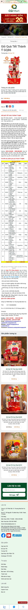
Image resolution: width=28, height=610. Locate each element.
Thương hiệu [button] (13, 41)
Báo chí (3, 592)
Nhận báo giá (23, 602)
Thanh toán (4, 574)
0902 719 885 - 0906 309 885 (15, 519)
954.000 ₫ (14, 379)
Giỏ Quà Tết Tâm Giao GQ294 (14, 369)
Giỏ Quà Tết (10, 37)
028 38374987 (13, 521)
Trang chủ (3, 37)
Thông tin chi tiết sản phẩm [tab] (9, 110)
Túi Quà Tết (4, 551)
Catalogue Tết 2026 (6, 556)
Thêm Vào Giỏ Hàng (14, 102)
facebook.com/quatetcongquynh (16, 327)
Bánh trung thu (5, 587)
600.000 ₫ (16, 427)
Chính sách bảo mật (6, 579)
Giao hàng (3, 569)
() (26, 1)
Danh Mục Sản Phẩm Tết (7, 553)
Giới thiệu (3, 564)
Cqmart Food (4, 589)
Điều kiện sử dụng (5, 576)
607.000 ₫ (14, 475)
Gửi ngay (12, 495)
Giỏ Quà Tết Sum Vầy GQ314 (14, 465)
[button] (25, 56)
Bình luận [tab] (21, 110)
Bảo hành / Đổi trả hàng (7, 571)
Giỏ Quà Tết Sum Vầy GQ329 (14, 417)
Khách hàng (4, 566)
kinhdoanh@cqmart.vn (10, 524)
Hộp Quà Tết (4, 546)
